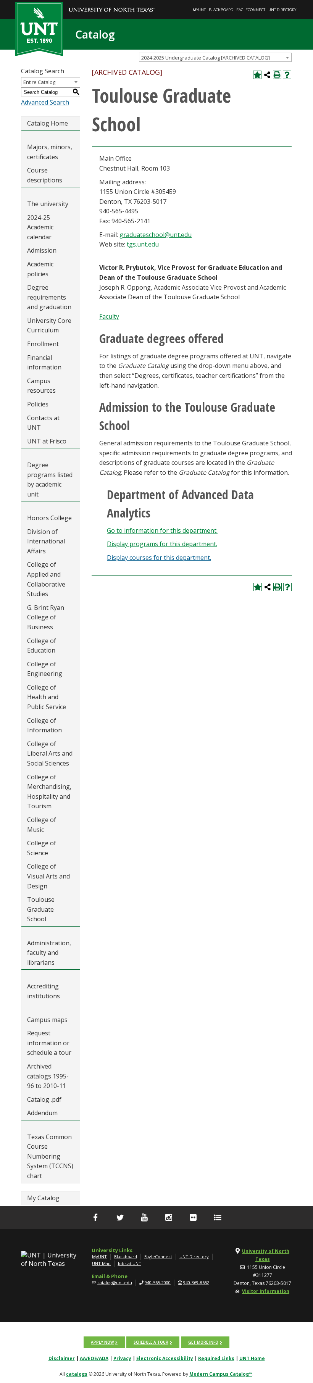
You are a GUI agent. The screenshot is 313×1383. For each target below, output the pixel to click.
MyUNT (199, 10)
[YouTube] (144, 1217)
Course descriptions (44, 175)
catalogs (76, 1374)
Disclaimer (61, 1358)
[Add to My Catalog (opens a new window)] (257, 75)
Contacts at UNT (43, 423)
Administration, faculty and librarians (49, 953)
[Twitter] (119, 1217)
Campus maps (47, 1019)
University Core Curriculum (49, 325)
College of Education (41, 646)
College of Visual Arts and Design (48, 876)
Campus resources (41, 386)
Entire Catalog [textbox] (39, 82)
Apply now (102, 1342)
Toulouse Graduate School (41, 909)
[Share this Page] (267, 75)
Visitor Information (265, 1291)
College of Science (41, 848)
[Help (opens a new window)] (287, 75)
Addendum (42, 1113)
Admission (41, 250)
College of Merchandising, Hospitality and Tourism (49, 792)
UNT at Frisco (46, 441)
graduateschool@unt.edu (155, 234)
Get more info (203, 1342)
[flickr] (193, 1217)
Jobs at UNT (129, 1263)
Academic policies (40, 269)
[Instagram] (168, 1217)
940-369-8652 (196, 1282)
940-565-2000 (158, 1282)
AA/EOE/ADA (94, 1358)
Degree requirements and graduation (49, 297)
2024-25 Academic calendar (40, 227)
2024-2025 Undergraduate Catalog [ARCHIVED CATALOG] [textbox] (205, 57)
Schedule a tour (151, 1342)
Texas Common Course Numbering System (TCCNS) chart (50, 1156)
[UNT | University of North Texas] (50, 1259)
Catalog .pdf (44, 1099)
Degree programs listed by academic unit (50, 479)
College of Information (44, 725)
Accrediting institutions (43, 991)
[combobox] (215, 57)
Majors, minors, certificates (49, 152)
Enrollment (43, 344)
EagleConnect (250, 10)
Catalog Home (47, 123)
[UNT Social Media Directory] (217, 1217)
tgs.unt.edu (143, 244)
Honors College (49, 518)
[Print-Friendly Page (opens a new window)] (277, 75)
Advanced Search (45, 102)
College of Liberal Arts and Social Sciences (50, 753)
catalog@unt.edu (114, 1282)
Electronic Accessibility (164, 1358)
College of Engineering (44, 669)
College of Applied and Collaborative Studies (46, 579)
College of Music (41, 825)
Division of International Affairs (46, 541)
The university (47, 204)
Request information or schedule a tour (49, 1043)
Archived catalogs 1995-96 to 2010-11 (48, 1076)
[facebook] (95, 1217)
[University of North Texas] (112, 4)
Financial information (44, 362)
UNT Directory (282, 10)
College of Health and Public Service (46, 697)
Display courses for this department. (159, 557)
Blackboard (221, 10)
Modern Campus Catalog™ (220, 1374)
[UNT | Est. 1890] (39, 28)
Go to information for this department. (162, 530)
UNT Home (252, 1358)
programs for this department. (162, 544)
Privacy (122, 1358)
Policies (37, 404)
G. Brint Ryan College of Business (45, 617)
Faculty (109, 316)
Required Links (216, 1358)
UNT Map (101, 1263)
